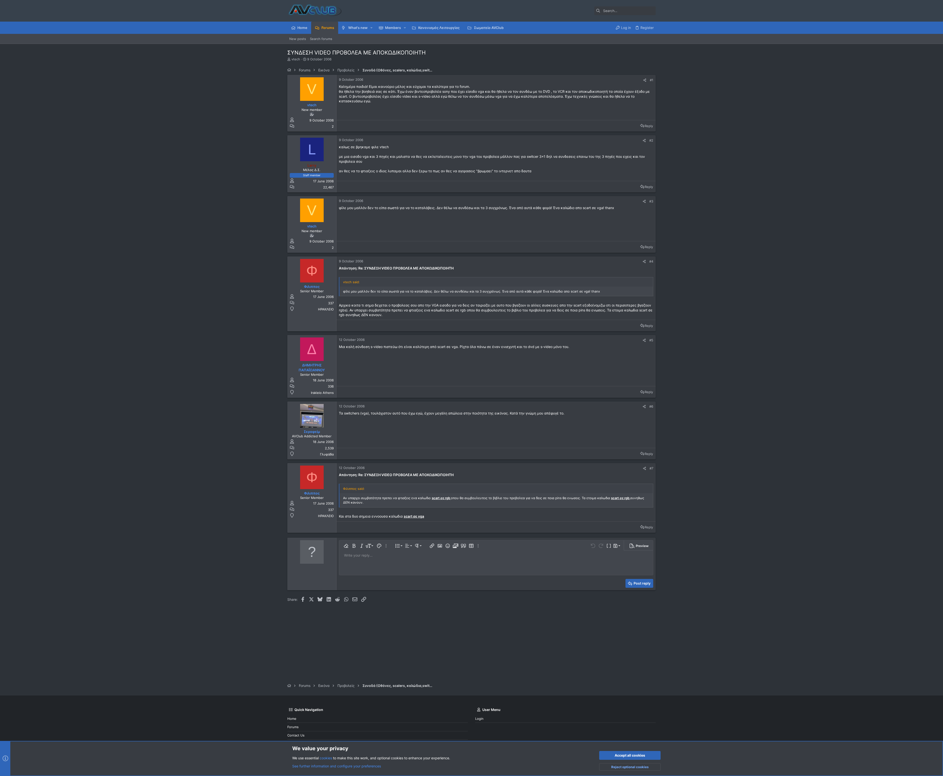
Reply (649, 126)
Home (291, 719)
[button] (371, 27)
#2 (651, 140)
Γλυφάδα (327, 454)
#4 (651, 261)
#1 (651, 80)
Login (479, 719)
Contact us (296, 735)
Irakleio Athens (322, 393)
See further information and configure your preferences (336, 766)
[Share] (644, 80)
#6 (651, 406)
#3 (651, 201)
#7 (651, 468)
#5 (651, 340)
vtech (295, 59)
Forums (293, 727)
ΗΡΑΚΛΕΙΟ (326, 309)
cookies (326, 758)
